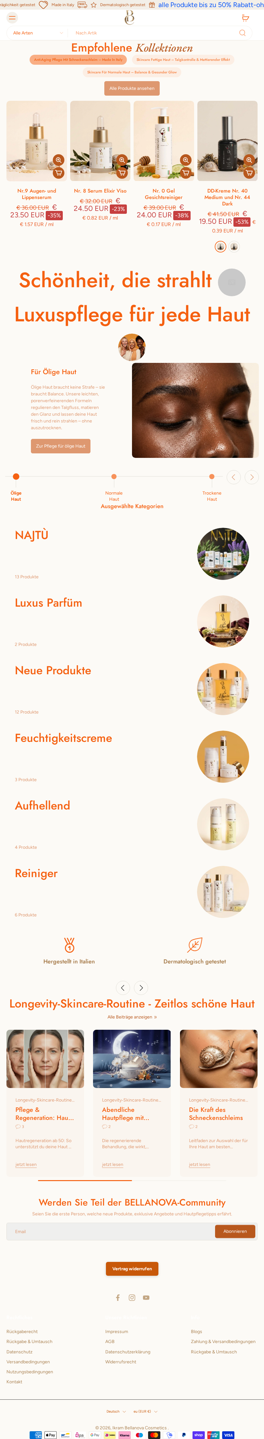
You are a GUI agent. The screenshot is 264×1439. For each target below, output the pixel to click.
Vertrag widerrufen (132, 1269)
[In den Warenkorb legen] (58, 173)
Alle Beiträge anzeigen (130, 1017)
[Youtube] (146, 1298)
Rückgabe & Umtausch (29, 1342)
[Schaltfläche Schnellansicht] (58, 160)
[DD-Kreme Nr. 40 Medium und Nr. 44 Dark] (227, 141)
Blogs (196, 1331)
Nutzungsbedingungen (29, 1372)
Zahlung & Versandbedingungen (223, 1342)
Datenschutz (19, 1352)
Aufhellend (42, 805)
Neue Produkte (53, 670)
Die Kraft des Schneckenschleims (216, 1114)
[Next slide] (252, 477)
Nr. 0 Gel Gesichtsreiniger (164, 194)
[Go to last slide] (234, 477)
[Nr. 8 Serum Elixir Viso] (100, 141)
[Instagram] (132, 1298)
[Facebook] (118, 1298)
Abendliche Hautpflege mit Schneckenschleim (127, 1114)
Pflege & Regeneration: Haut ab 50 (42, 1114)
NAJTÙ (32, 535)
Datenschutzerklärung (127, 1352)
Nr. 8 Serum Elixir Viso (100, 190)
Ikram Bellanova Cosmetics (140, 1428)
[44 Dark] (220, 246)
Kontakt (14, 1382)
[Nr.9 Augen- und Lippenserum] (36, 141)
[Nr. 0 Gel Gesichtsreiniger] (164, 141)
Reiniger (36, 873)
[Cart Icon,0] (245, 18)
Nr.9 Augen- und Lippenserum (36, 194)
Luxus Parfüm (48, 602)
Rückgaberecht (22, 1331)
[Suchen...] (242, 32)
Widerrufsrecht (120, 1362)
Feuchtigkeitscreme (63, 738)
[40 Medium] (234, 246)
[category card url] (223, 554)
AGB (110, 1342)
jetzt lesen (26, 1164)
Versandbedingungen (28, 1362)
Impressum (116, 1331)
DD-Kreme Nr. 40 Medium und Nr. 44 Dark (227, 197)
